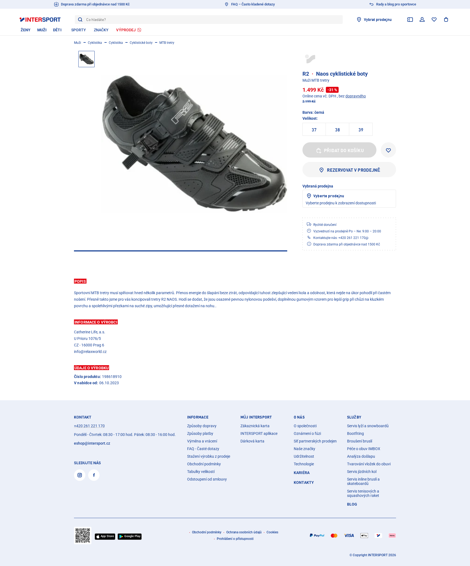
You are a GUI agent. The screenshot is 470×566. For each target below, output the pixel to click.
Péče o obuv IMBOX (363, 449)
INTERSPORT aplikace (258, 433)
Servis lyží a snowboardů (368, 426)
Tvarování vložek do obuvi (369, 464)
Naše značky (304, 449)
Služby (354, 417)
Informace (197, 417)
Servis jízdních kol (361, 471)
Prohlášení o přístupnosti (235, 539)
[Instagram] (79, 475)
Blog (352, 504)
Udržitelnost (304, 456)
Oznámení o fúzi (307, 433)
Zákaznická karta (255, 426)
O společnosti (305, 426)
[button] (235, 281)
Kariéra (302, 472)
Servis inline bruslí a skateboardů (363, 481)
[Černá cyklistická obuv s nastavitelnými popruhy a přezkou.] (194, 144)
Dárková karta (252, 441)
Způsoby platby (200, 433)
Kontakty (304, 482)
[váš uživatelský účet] (422, 19)
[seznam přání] (434, 19)
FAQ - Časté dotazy (203, 449)
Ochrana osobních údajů (244, 532)
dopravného (355, 96)
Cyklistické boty (141, 43)
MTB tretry (166, 43)
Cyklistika (95, 43)
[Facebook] (94, 475)
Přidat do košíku (344, 150)
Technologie (304, 464)
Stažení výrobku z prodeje (208, 456)
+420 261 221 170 (89, 426)
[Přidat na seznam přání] (388, 150)
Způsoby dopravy (202, 426)
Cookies (272, 532)
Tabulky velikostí (201, 471)
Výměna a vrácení (202, 441)
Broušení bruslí (359, 441)
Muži (77, 43)
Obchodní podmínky (204, 464)
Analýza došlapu (361, 456)
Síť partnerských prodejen (315, 441)
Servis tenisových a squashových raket (363, 493)
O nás (299, 417)
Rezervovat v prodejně (353, 170)
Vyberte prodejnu (328, 195)
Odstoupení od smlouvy (207, 479)
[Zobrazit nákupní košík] (446, 19)
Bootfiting (355, 433)
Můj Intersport (256, 417)
